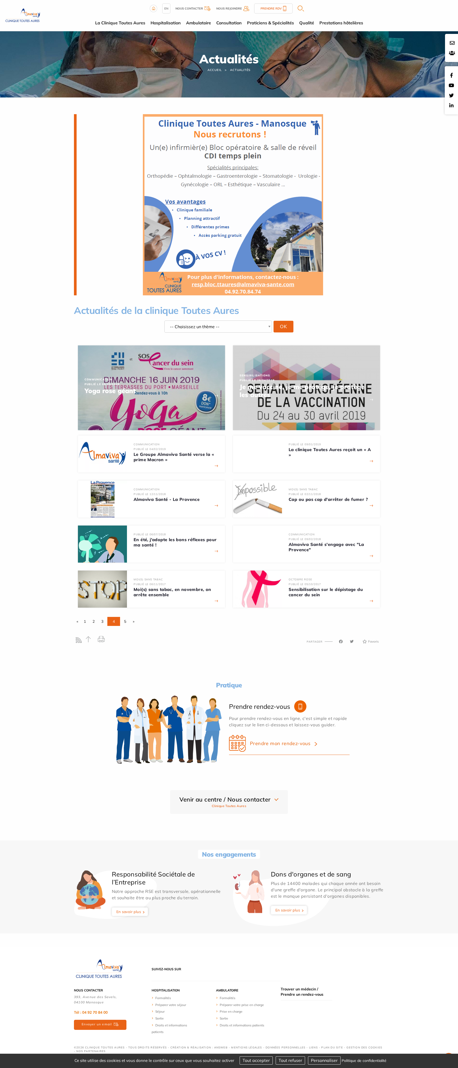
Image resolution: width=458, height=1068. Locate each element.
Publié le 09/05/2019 (102, 384)
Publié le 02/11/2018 (305, 494)
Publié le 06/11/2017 (150, 584)
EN (166, 8)
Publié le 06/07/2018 (150, 534)
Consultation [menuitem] (229, 22)
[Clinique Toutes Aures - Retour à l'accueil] (99, 968)
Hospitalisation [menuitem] (166, 22)
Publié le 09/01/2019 (305, 444)
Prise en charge (231, 1011)
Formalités (163, 998)
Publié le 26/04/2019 (257, 380)
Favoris (373, 641)
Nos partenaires (90, 1051)
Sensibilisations (255, 375)
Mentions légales (246, 1047)
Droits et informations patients (242, 1025)
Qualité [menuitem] (306, 22)
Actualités (240, 70)
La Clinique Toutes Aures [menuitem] (120, 22)
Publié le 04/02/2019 (150, 449)
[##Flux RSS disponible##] (80, 641)
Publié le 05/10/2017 (305, 584)
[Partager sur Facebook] (340, 641)
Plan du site (332, 1047)
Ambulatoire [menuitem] (198, 22)
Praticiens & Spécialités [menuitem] (270, 22)
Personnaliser (324, 1060)
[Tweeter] (351, 641)
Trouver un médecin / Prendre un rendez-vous (302, 992)
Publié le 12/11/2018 (150, 494)
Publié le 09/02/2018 (305, 539)
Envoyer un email (97, 1024)
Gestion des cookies (364, 1047)
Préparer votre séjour (170, 1005)
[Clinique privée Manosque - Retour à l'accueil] (22, 15)
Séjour (160, 1011)
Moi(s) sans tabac (303, 489)
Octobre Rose (300, 579)
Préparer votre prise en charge (242, 1005)
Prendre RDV (271, 8)
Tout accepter (256, 1060)
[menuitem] (171, 997)
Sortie (159, 1018)
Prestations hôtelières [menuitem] (341, 22)
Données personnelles (285, 1047)
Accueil (215, 70)
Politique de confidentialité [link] (364, 1060)
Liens (313, 1047)
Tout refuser (290, 1060)
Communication (99, 379)
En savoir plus (128, 911)
